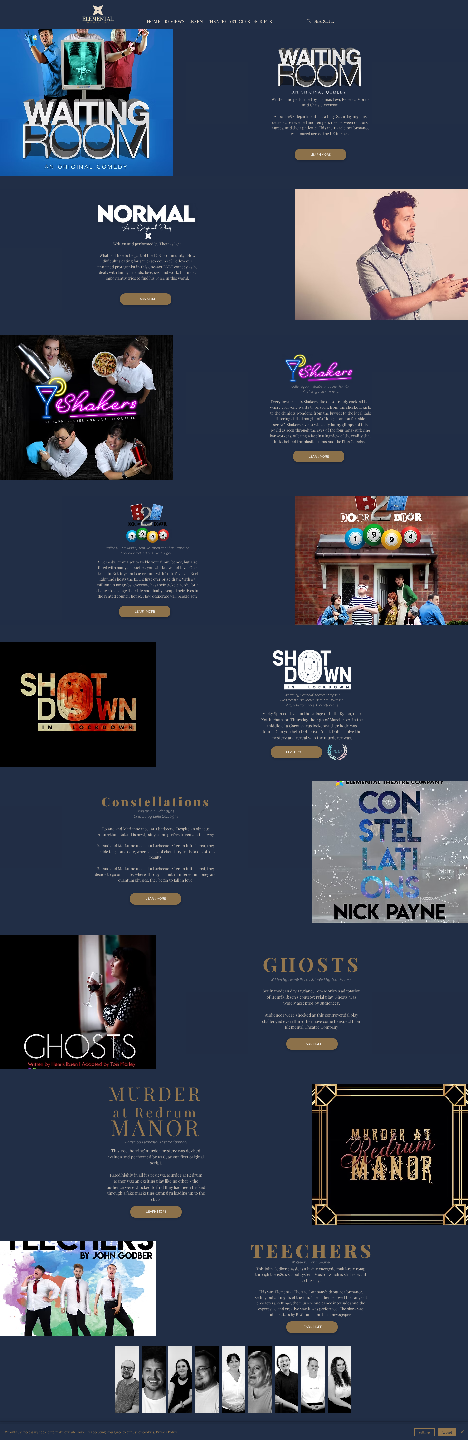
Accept (447, 1432)
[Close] (462, 1432)
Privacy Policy (166, 1432)
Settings (424, 1432)
